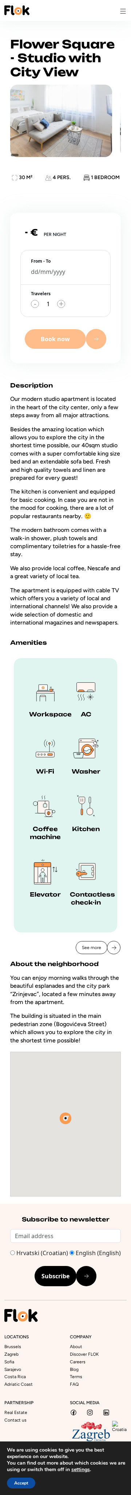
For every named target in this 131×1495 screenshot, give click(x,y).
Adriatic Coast (18, 1384)
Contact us (15, 1420)
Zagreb (11, 1354)
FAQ (74, 1384)
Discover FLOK (84, 1354)
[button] (65, 1118)
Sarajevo (12, 1369)
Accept (21, 1483)
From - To (41, 261)
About (76, 1346)
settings (80, 1469)
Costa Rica (15, 1376)
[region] (65, 121)
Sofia (9, 1361)
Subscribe (55, 1276)
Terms (76, 1376)
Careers (78, 1361)
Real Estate (15, 1412)
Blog (74, 1369)
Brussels (12, 1346)
